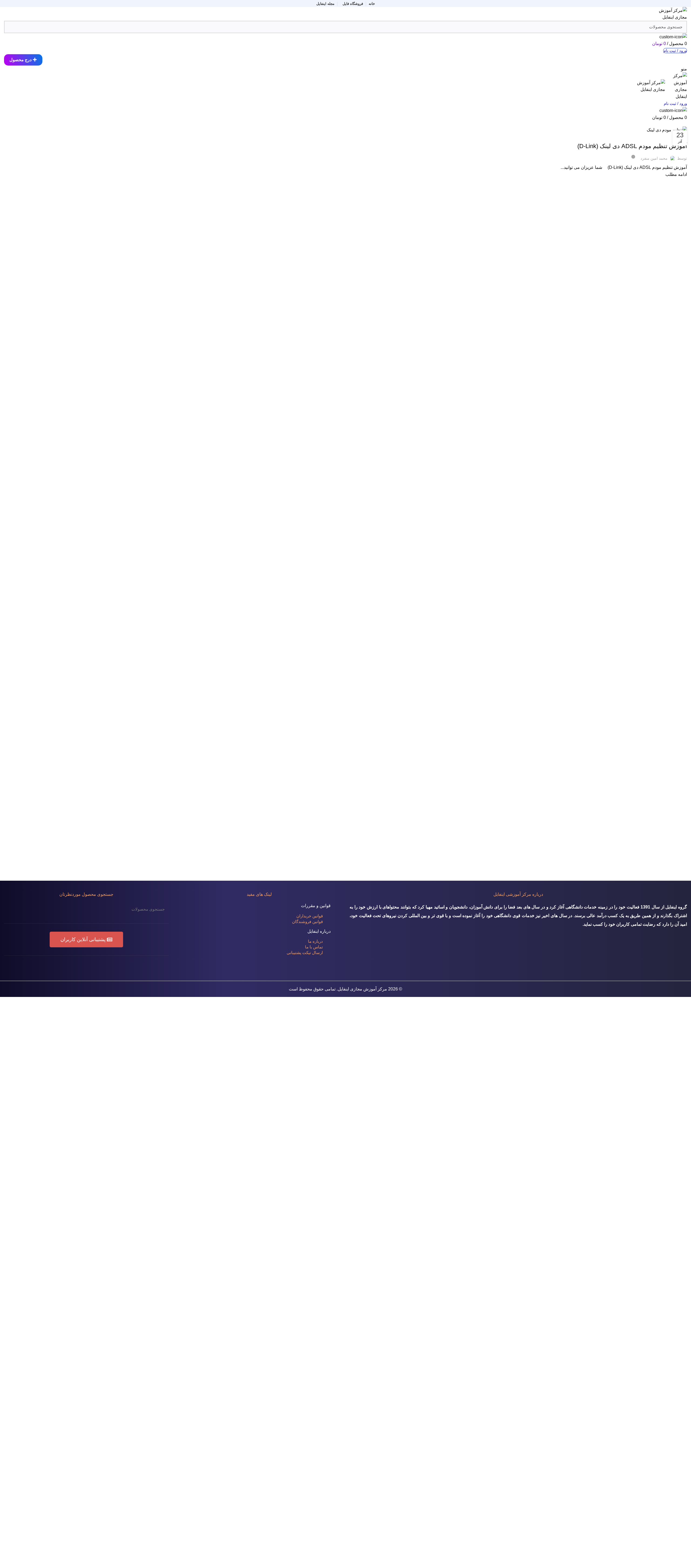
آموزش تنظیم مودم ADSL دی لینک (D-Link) (632, 146)
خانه (684, 123)
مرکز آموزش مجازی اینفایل (362, 989)
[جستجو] (11, 909)
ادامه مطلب (676, 174)
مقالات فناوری (638, 137)
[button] (86, 939)
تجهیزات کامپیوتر (661, 137)
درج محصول (20, 59)
